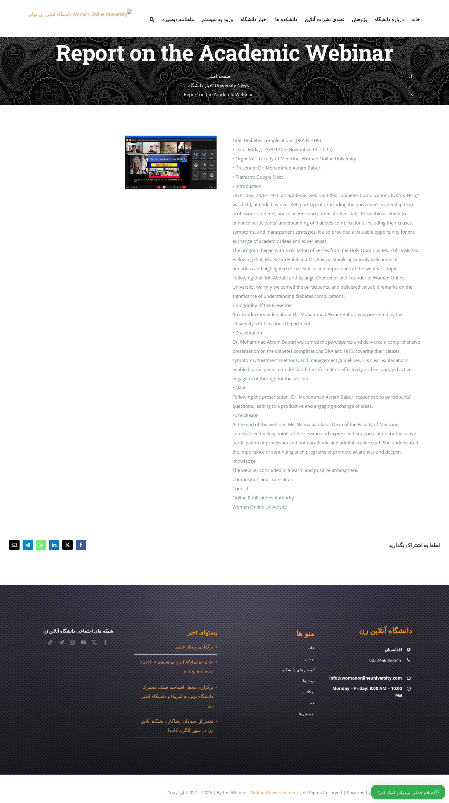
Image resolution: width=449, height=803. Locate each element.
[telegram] (61, 642)
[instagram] (72, 642)
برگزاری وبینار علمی (193, 647)
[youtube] (83, 642)
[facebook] (105, 642)
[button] (152, 18)
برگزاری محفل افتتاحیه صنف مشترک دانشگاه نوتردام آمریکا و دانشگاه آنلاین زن (177, 696)
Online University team (274, 792)
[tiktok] (50, 642)
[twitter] (94, 642)
